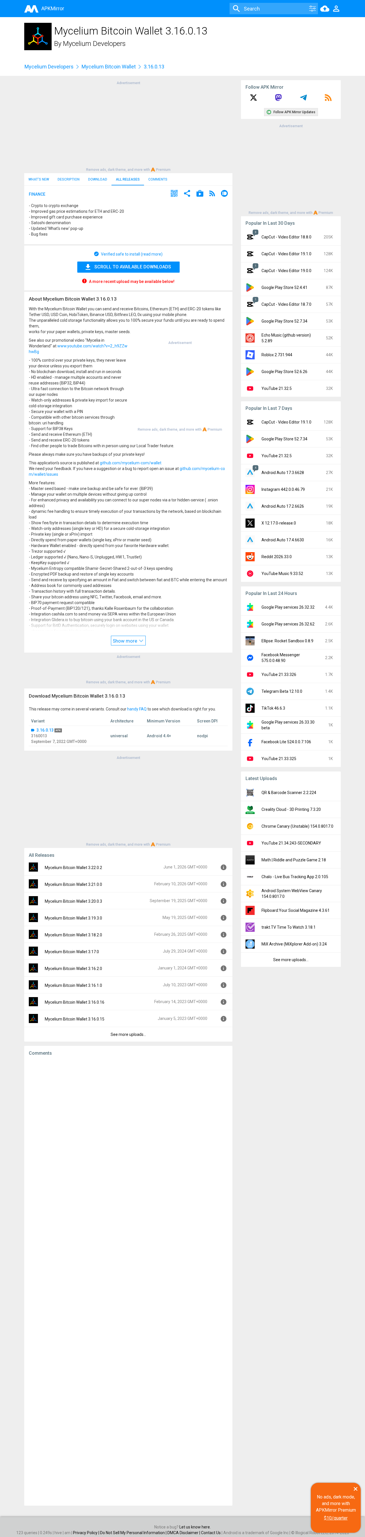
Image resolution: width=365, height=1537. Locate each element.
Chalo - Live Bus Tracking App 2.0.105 (294, 876)
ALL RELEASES (128, 179)
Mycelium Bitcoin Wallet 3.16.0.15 (74, 1019)
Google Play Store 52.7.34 (284, 321)
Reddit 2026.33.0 (276, 556)
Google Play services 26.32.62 (288, 624)
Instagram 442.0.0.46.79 (283, 489)
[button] (174, 194)
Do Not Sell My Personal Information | (133, 1532)
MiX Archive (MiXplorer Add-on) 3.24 (294, 944)
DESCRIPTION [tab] (69, 179)
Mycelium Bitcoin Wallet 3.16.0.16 (74, 1002)
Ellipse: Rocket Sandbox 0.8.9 (287, 641)
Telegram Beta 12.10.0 (281, 691)
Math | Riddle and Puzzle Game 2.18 (293, 860)
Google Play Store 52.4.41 (284, 287)
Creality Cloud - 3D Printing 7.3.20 (291, 809)
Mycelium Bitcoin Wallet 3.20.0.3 (73, 901)
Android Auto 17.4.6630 (282, 540)
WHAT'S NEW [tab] (39, 179)
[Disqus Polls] (128, 1132)
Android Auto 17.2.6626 (282, 506)
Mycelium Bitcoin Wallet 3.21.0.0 (73, 884)
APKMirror (52, 8)
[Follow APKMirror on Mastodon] (278, 99)
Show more (125, 641)
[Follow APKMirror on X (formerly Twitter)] (253, 99)
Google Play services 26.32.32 (288, 607)
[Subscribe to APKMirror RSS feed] (328, 99)
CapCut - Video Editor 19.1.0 (286, 254)
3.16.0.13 (45, 730)
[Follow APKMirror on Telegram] (303, 99)
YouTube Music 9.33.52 (282, 573)
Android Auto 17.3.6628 (282, 472)
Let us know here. (195, 1527)
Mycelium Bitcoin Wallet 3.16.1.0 (73, 985)
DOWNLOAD (97, 179)
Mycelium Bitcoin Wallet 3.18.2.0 (73, 935)
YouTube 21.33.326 (278, 674)
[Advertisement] (128, 126)
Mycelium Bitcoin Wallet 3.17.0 (72, 951)
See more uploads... (128, 1034)
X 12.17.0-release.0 (278, 523)
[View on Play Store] (199, 194)
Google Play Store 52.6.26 (284, 371)
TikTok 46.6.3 (273, 708)
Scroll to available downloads (132, 267)
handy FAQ (137, 709)
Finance (37, 194)
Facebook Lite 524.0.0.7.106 (286, 742)
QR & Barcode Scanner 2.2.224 (288, 792)
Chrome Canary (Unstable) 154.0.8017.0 (297, 826)
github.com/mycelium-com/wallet (130, 463)
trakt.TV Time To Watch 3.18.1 (288, 927)
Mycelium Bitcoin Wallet (109, 67)
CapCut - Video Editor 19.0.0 (286, 270)
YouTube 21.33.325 (278, 758)
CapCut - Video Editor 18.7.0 (286, 304)
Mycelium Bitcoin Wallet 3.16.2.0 (73, 968)
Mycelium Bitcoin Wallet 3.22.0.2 (73, 867)
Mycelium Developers (94, 44)
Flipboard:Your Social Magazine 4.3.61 (295, 910)
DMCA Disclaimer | (184, 1532)
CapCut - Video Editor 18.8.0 (286, 237)
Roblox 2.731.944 (276, 355)
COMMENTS (157, 179)
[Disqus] (128, 1281)
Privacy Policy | (86, 1532)
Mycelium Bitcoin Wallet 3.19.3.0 (73, 918)
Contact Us (211, 1532)
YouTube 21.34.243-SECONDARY (291, 843)
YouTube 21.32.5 (276, 388)
